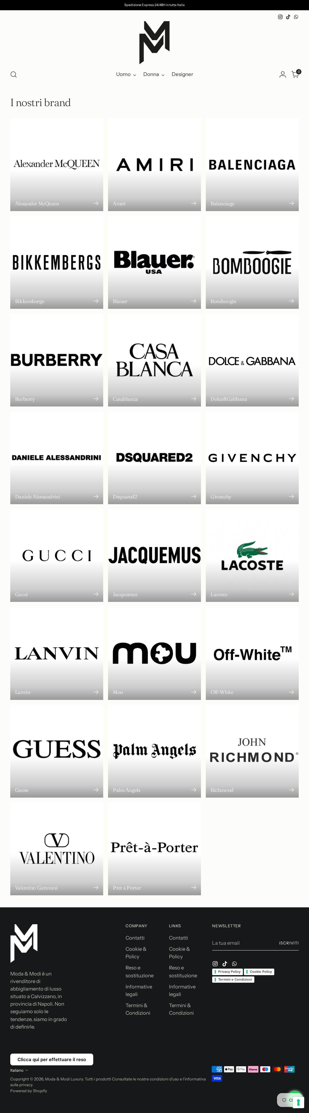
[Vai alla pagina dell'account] (283, 74)
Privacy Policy (229, 971)
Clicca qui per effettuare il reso (52, 1059)
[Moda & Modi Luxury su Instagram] (280, 17)
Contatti (135, 938)
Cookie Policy (261, 971)
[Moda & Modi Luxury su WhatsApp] (296, 17)
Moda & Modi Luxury (64, 1079)
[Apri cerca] (14, 74)
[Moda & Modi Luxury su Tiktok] (288, 17)
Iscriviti (289, 943)
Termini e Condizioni (235, 979)
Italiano (17, 1070)
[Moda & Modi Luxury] (154, 42)
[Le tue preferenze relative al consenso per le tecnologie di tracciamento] (298, 1102)
